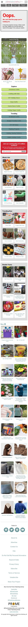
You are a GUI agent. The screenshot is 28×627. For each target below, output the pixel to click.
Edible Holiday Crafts (14, 137)
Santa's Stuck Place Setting (8, 296)
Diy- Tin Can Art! (21, 340)
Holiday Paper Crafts (14, 110)
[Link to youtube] (22, 530)
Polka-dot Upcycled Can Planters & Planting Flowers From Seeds (7, 379)
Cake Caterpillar (20, 203)
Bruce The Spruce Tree (7, 82)
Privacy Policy (12, 148)
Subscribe (14, 568)
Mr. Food (14, 596)
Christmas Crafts (14, 89)
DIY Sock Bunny (8, 203)
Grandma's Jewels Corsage (8, 314)
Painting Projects (14, 129)
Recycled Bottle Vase (14, 65)
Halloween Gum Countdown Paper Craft (7, 438)
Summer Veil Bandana (7, 515)
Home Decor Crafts (14, 106)
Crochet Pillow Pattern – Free (7, 476)
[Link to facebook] (6, 530)
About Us (14, 538)
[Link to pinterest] (17, 530)
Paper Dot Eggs (20, 187)
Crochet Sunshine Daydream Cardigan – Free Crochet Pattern (20, 516)
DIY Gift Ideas (14, 125)
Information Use (20, 148)
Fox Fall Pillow (8, 187)
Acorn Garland (8, 241)
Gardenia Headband (7, 457)
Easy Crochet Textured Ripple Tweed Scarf (20, 458)
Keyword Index (14, 560)
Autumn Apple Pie (19, 171)
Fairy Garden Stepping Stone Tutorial (7, 399)
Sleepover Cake (20, 256)
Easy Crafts (14, 102)
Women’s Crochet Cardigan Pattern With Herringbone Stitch (20, 477)
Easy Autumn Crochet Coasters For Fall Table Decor (20, 439)
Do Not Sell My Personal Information (14, 555)
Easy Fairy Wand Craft (20, 81)
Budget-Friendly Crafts (14, 121)
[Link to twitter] (11, 530)
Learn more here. (14, 611)
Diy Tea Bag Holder (7, 358)
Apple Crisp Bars (8, 171)
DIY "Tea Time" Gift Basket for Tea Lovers (19, 315)
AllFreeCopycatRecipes (14, 600)
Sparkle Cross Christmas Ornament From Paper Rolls (20, 297)
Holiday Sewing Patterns (14, 133)
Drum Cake (8, 225)
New (2, 324)
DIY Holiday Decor (14, 98)
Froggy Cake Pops (19, 225)
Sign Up (23, 151)
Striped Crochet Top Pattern (7, 420)
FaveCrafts (14, 589)
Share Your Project (14, 582)
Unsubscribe (14, 577)
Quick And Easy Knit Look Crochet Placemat (20, 496)
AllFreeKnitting (14, 593)
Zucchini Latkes (8, 256)
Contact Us (14, 547)
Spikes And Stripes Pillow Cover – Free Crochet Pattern (7, 497)
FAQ (14, 551)
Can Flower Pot (8, 279)
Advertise (14, 542)
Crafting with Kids (14, 94)
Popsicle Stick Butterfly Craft (7, 341)
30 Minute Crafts (14, 117)
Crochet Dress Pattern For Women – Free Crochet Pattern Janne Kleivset (20, 400)
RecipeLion (14, 598)
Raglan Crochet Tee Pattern (20, 420)
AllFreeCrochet (14, 591)
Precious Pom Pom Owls (20, 279)
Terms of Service (14, 573)
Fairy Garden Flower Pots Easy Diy (20, 379)
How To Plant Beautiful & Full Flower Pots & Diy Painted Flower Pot (20, 360)
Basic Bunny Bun (20, 241)
